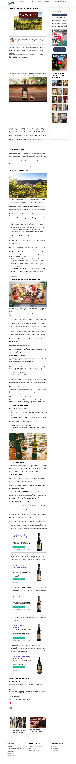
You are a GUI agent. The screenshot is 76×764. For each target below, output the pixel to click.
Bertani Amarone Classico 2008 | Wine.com (21, 657)
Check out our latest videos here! (60, 49)
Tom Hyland (11, 53)
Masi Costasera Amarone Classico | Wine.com (21, 567)
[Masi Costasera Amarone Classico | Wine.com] (40, 582)
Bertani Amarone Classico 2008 (17, 645)
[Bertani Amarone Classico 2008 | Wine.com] (40, 675)
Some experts (11, 128)
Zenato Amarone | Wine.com (18, 626)
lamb (20, 327)
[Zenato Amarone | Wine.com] (40, 642)
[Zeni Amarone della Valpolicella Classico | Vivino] (40, 552)
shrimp (13, 319)
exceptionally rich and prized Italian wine (25, 54)
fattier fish (37, 319)
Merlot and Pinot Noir (13, 158)
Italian (39, 208)
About (11, 35)
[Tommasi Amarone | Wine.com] (40, 613)
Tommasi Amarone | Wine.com (19, 598)
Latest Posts (15, 35)
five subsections (14, 202)
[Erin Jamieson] (12, 40)
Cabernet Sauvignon (13, 478)
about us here (64, 26)
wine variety (35, 697)
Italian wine (28, 132)
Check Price (19, 578)
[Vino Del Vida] (11, 3)
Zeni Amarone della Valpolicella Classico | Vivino (20, 537)
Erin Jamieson (17, 38)
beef (30, 326)
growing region (26, 49)
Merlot (43, 476)
